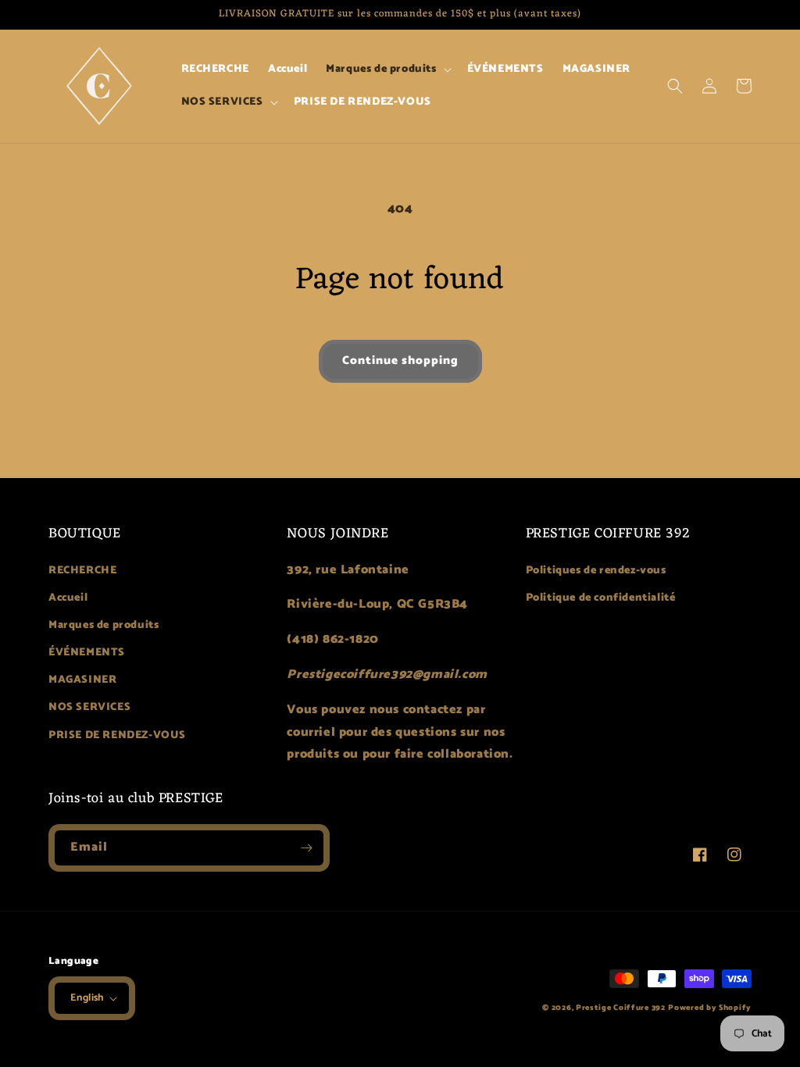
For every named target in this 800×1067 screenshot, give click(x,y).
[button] (386, 69)
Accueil (68, 598)
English (87, 998)
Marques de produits (103, 625)
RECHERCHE (82, 571)
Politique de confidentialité (601, 598)
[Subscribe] (306, 848)
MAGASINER (82, 680)
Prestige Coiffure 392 (621, 1007)
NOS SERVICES (89, 707)
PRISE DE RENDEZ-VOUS (117, 735)
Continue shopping (400, 360)
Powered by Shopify (710, 1007)
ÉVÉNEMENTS (86, 653)
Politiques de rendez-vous (596, 571)
